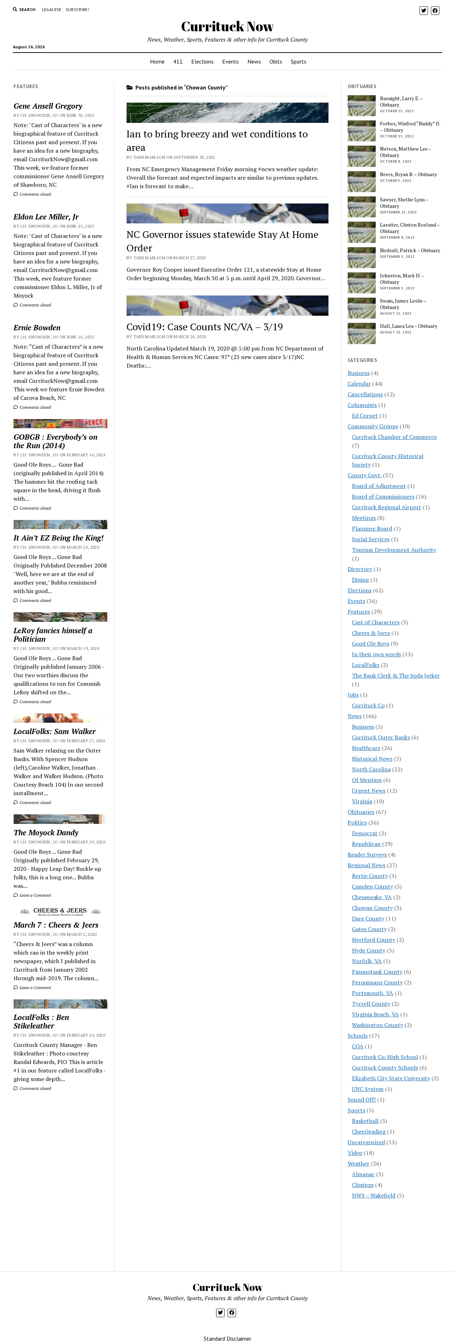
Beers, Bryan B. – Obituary (408, 174)
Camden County (372, 886)
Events (230, 61)
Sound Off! (362, 1099)
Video (355, 1153)
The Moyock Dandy (46, 832)
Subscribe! (78, 9)
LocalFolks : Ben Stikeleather (41, 1021)
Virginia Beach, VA (375, 1014)
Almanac (363, 1174)
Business (359, 373)
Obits (275, 61)
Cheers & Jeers (371, 633)
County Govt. (364, 475)
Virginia (362, 801)
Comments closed (34, 194)
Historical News (372, 758)
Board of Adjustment (379, 486)
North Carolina (371, 769)
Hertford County (373, 940)
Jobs (353, 695)
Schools (358, 1035)
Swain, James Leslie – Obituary (403, 304)
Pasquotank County (377, 972)
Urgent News (368, 790)
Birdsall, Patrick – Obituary (410, 250)
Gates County (369, 929)
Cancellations (365, 394)
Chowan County (372, 908)
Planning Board (372, 528)
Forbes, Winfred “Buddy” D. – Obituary (410, 126)
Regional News (366, 865)
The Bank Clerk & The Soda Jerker (396, 675)
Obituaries (361, 812)
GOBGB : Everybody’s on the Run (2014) (55, 441)
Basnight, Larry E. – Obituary (401, 101)
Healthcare (366, 748)
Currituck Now (227, 26)
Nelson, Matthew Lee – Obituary (405, 152)
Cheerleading (369, 1131)
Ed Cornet (365, 415)
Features (359, 611)
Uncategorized (366, 1142)
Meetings (364, 518)
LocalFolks (365, 665)
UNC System (368, 1089)
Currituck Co (368, 705)
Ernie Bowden (37, 327)
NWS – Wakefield (373, 1195)
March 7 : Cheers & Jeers (56, 925)
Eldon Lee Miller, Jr (46, 216)
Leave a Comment (34, 895)
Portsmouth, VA (372, 993)
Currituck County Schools (385, 1067)
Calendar (359, 383)
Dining (360, 579)
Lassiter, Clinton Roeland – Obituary (410, 228)
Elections (202, 61)
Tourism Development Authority (394, 550)
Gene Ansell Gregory (48, 106)
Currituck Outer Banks (381, 737)
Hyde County (368, 950)
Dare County (368, 918)
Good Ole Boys (370, 643)
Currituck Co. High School (385, 1057)
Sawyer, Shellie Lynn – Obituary (404, 202)
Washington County (377, 1025)
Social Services (371, 539)
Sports (298, 61)
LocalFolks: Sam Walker (55, 731)
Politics (357, 822)
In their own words (376, 654)
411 (178, 61)
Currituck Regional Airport (386, 507)
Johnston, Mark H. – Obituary (402, 278)
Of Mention (367, 780)
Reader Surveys (367, 854)
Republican (366, 844)
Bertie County (370, 876)
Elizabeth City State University (391, 1078)
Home (157, 61)
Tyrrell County (371, 1004)
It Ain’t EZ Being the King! (58, 537)
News (254, 61)
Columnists (362, 405)
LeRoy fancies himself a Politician (53, 634)
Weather (358, 1163)
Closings (363, 1185)
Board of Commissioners (383, 496)
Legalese (51, 9)
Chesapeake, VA (372, 897)
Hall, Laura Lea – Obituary (408, 326)
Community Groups (373, 426)
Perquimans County (377, 982)
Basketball (365, 1121)
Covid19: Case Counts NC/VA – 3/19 (205, 326)
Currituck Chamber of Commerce (394, 437)
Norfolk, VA (367, 961)
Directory (360, 569)
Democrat (365, 833)
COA (357, 1046)
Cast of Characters (376, 622)
